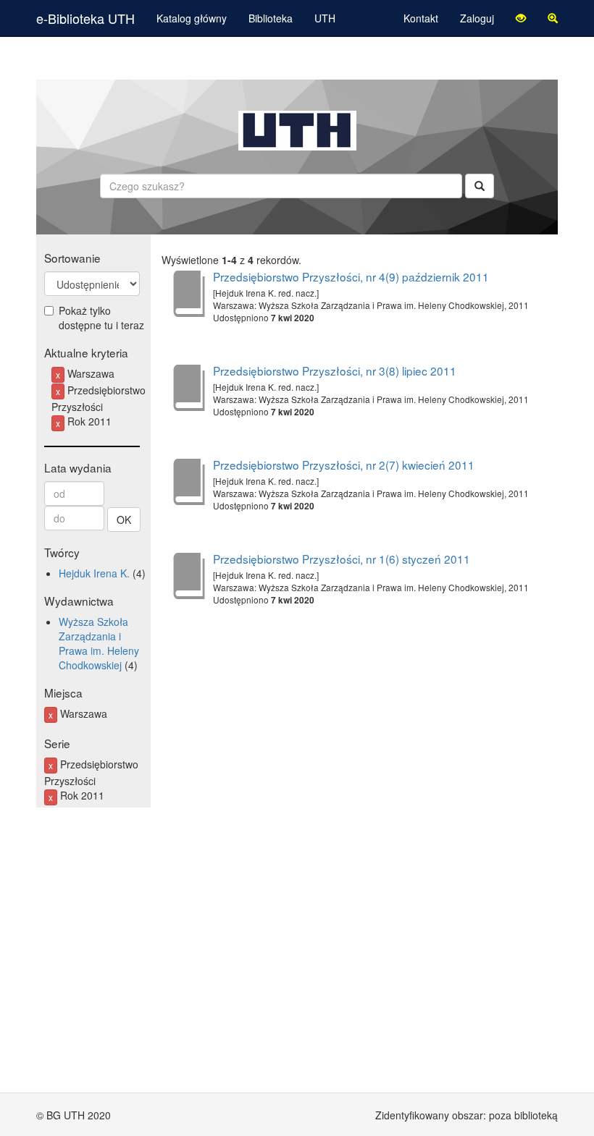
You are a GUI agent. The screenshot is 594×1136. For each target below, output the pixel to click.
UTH (324, 18)
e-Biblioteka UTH (85, 18)
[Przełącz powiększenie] (553, 18)
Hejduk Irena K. (94, 573)
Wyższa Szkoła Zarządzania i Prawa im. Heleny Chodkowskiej (99, 643)
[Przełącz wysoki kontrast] (521, 18)
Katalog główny (191, 18)
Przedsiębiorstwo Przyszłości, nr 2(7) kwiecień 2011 (343, 464)
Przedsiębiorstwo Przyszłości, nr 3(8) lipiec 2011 (334, 370)
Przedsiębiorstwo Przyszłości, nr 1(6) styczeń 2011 (341, 559)
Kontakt (420, 18)
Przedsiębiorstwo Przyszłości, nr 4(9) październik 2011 (351, 276)
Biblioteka (270, 18)
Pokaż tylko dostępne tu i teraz (101, 317)
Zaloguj (477, 18)
